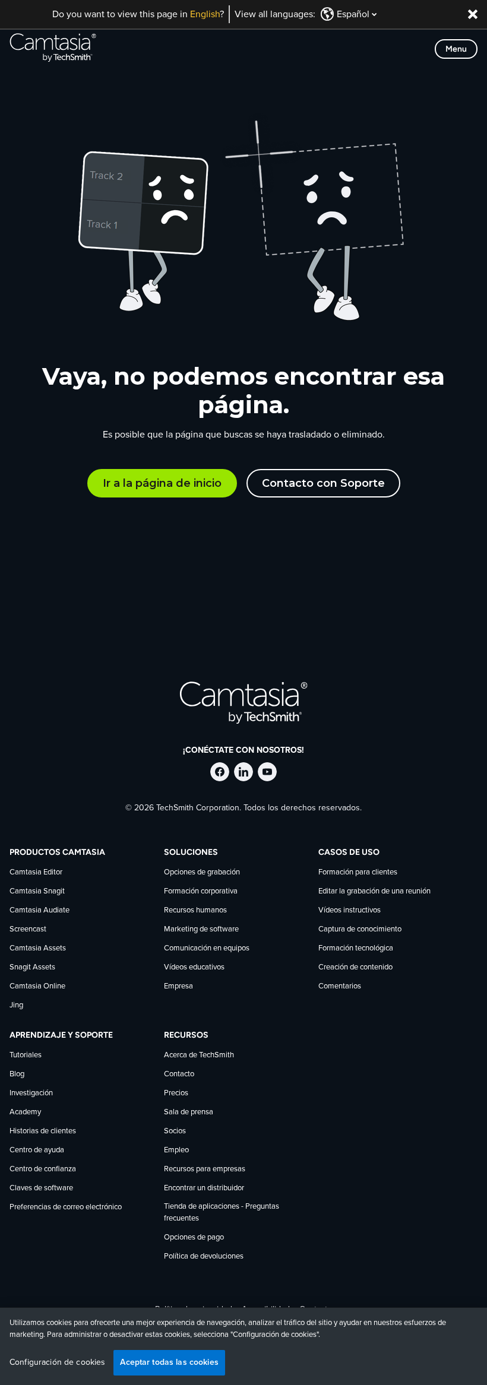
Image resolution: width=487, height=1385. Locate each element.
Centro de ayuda (37, 1150)
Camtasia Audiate (39, 910)
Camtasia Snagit (37, 891)
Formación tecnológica (355, 948)
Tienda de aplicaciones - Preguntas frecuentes (221, 1212)
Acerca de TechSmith (199, 1055)
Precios (176, 1093)
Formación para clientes (357, 872)
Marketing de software (201, 929)
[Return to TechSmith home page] (53, 48)
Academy (25, 1112)
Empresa (178, 986)
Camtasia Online (37, 986)
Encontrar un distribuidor (204, 1188)
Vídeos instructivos (349, 910)
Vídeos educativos (194, 967)
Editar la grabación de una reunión (374, 891)
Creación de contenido (355, 967)
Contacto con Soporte (323, 483)
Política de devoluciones (204, 1256)
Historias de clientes (43, 1131)
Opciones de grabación (202, 872)
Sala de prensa (188, 1112)
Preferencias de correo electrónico (66, 1207)
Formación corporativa (201, 891)
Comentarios (339, 986)
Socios (175, 1131)
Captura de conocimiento (359, 929)
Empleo (176, 1150)
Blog (17, 1074)
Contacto (179, 1074)
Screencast (28, 929)
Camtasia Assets (38, 948)
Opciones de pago (194, 1237)
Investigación (31, 1093)
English (205, 14)
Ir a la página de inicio (162, 483)
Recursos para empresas (204, 1169)
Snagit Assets (32, 967)
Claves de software (41, 1188)
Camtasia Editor (36, 872)
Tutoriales (26, 1055)
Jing (16, 1005)
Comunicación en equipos (206, 948)
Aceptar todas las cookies (169, 1362)
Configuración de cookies (57, 1362)
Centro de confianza (43, 1169)
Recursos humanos (195, 910)
